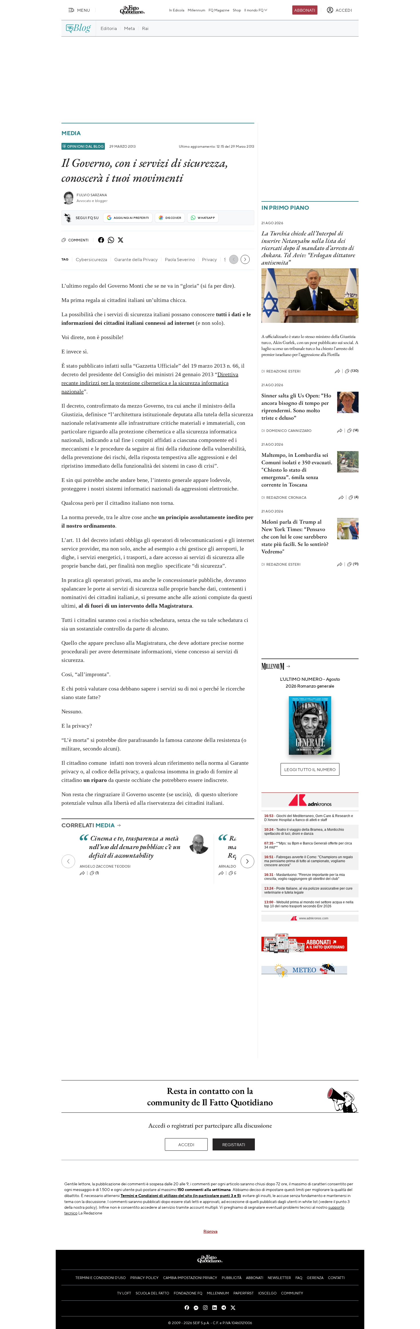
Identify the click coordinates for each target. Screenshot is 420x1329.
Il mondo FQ (253, 10)
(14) (356, 430)
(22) (237, 873)
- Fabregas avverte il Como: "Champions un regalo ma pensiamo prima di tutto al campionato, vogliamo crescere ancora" (308, 861)
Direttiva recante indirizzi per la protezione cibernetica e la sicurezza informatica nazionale (149, 383)
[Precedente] (68, 861)
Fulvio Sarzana (92, 195)
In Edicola (176, 10)
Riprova (210, 1231)
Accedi (186, 1144)
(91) (356, 564)
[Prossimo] (247, 861)
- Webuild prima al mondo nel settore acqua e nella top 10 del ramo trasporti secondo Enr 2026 (308, 904)
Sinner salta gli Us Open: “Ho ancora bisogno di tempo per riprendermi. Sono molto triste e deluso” (296, 406)
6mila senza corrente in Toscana (289, 480)
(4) (356, 497)
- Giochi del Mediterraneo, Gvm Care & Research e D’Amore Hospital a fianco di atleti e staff (308, 818)
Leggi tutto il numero (309, 769)
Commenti (78, 240)
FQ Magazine (219, 10)
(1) (97, 873)
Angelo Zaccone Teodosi (105, 866)
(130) (355, 371)
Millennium (196, 10)
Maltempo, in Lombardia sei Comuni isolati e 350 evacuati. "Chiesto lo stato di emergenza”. (296, 466)
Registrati (233, 1144)
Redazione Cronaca (283, 497)
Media (71, 133)
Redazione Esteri (281, 371)
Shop (237, 10)
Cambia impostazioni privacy (190, 1277)
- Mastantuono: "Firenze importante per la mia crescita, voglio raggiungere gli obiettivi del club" (304, 877)
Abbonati (304, 10)
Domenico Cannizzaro (286, 431)
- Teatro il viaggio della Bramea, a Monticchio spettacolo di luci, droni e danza (304, 832)
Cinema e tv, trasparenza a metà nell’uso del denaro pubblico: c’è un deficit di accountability (135, 847)
